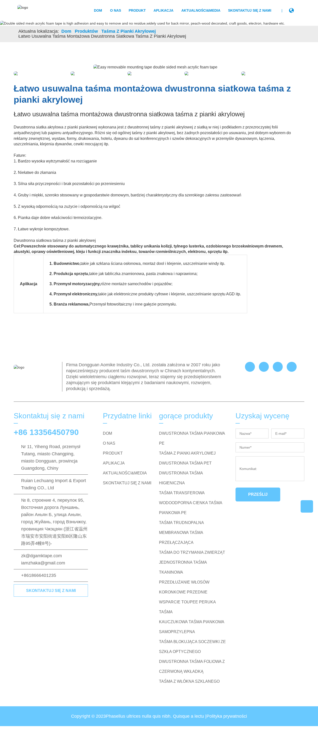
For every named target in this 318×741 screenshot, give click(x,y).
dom (98, 10)
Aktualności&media (200, 10)
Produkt (137, 10)
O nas (115, 10)
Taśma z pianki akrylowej (128, 31)
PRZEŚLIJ (258, 494)
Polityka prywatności (226, 716)
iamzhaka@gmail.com (43, 562)
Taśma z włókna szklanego (189, 681)
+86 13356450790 (46, 432)
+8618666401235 (38, 575)
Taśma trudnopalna (181, 523)
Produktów (86, 31)
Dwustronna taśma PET (185, 463)
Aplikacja (163, 10)
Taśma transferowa (182, 493)
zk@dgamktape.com (41, 555)
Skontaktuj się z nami (249, 10)
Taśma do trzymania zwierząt (192, 552)
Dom (66, 31)
